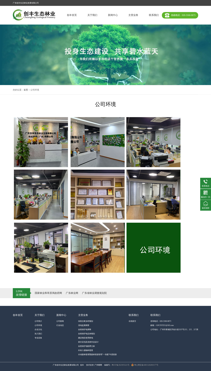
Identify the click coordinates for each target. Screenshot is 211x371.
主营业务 (133, 15)
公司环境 (38, 325)
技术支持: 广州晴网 (94, 365)
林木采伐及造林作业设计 (88, 342)
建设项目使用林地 (85, 338)
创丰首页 (72, 15)
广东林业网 (72, 293)
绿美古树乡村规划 (85, 321)
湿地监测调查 (83, 325)
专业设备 (38, 338)
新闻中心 (113, 15)
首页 (26, 90)
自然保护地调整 (84, 329)
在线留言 (132, 321)
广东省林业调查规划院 (94, 293)
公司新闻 (60, 321)
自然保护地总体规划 (86, 334)
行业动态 (60, 325)
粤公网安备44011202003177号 (146, 365)
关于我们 (92, 15)
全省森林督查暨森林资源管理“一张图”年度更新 (97, 354)
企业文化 (38, 329)
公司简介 (38, 321)
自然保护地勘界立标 (86, 346)
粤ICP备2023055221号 (120, 365)
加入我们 (38, 334)
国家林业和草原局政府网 (48, 293)
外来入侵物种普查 (85, 350)
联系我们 (154, 15)
